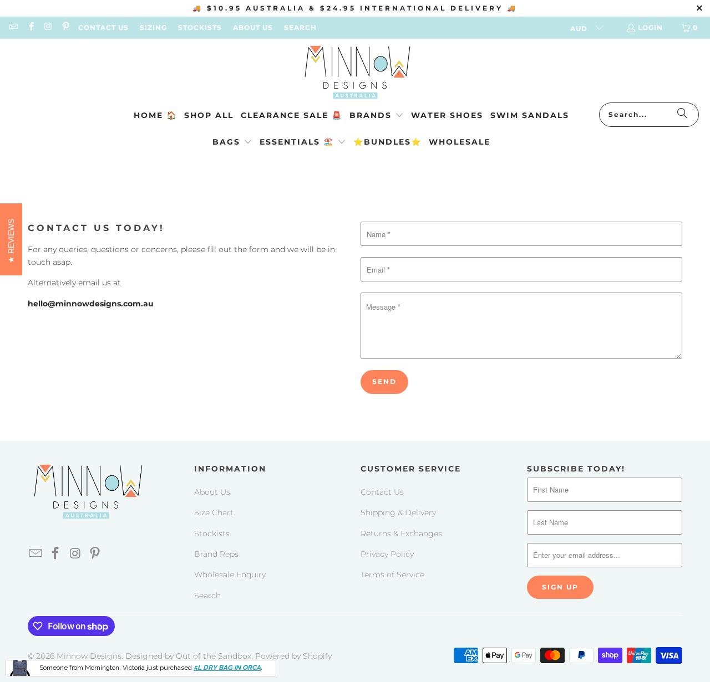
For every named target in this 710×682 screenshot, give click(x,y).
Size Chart (214, 512)
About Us (212, 492)
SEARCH (300, 27)
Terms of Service (392, 575)
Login (650, 27)
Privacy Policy (387, 554)
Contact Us (382, 492)
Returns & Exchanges (401, 534)
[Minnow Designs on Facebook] (30, 27)
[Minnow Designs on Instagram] (48, 27)
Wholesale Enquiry (230, 575)
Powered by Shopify (293, 656)
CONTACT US (103, 27)
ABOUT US (253, 27)
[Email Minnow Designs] (13, 27)
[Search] (682, 114)
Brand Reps (216, 554)
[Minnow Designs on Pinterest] (65, 27)
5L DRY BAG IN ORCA (227, 667)
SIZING (153, 27)
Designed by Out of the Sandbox (188, 656)
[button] (376, 115)
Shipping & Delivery (398, 512)
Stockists (212, 534)
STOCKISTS (200, 27)
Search (207, 596)
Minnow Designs (89, 656)
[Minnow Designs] (355, 73)
